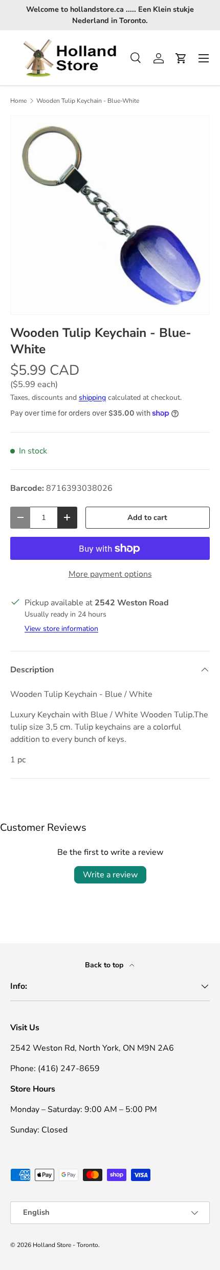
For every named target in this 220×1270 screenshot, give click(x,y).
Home (18, 101)
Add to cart (147, 517)
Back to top (105, 965)
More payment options (110, 574)
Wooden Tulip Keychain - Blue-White (87, 101)
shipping (92, 397)
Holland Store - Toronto (65, 1245)
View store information (61, 628)
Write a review (110, 874)
